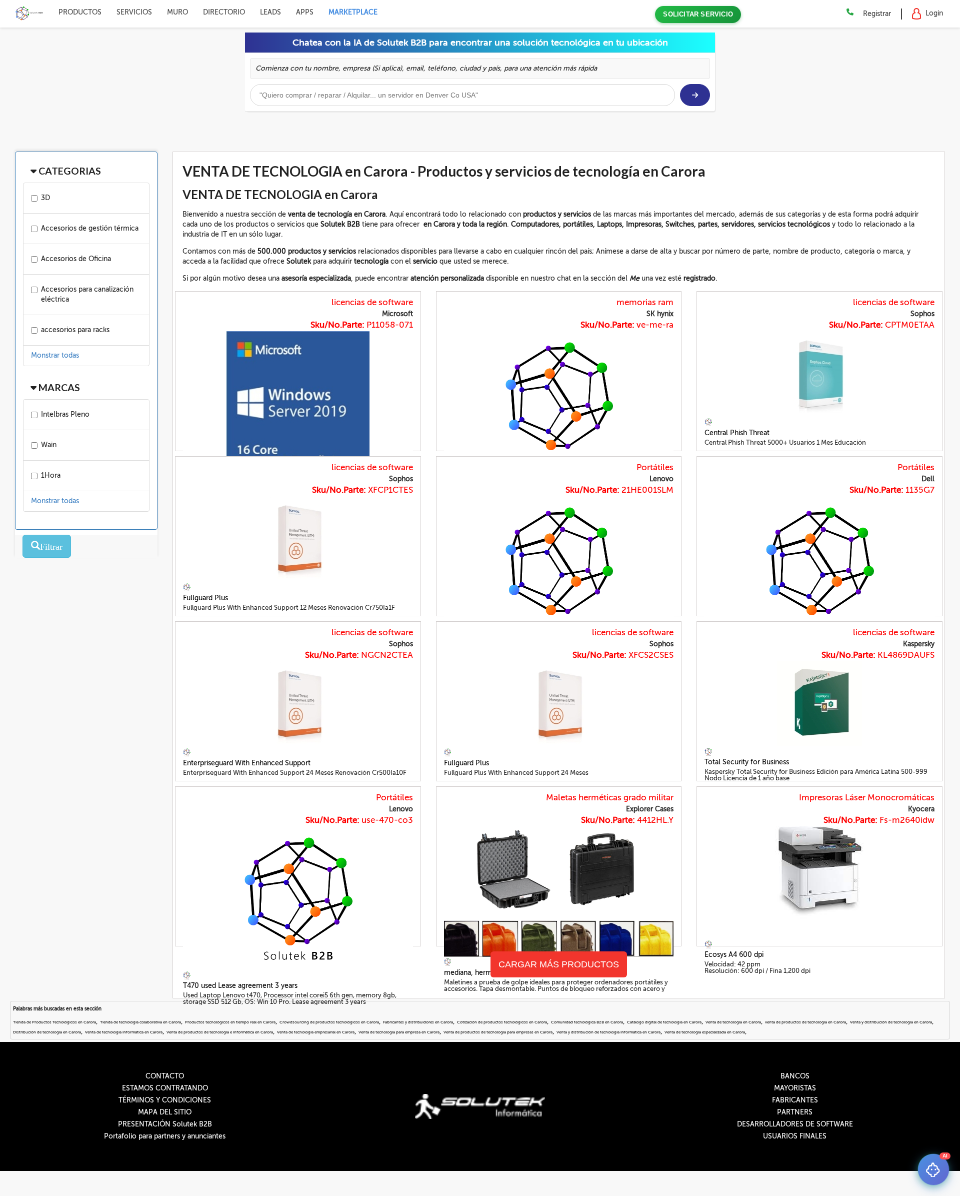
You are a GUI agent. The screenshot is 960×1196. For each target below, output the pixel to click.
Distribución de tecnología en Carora (47, 1032)
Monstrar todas (55, 355)
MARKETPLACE (353, 12)
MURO (177, 12)
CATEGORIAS (68, 171)
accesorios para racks (75, 330)
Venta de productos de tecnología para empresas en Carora (498, 1032)
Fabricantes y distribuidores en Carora (418, 1022)
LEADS (270, 12)
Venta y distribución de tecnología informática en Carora (608, 1032)
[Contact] (850, 12)
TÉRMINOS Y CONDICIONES (164, 1100)
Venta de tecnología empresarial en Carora (315, 1032)
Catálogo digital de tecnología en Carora (664, 1022)
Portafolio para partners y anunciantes (165, 1136)
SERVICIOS (134, 12)
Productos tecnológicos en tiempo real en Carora (230, 1022)
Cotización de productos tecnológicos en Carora (502, 1022)
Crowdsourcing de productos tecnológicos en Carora (329, 1022)
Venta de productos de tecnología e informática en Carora (219, 1032)
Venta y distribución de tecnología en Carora (891, 1022)
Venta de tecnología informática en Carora (123, 1032)
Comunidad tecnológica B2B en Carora (587, 1022)
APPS (305, 12)
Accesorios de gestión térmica (89, 228)
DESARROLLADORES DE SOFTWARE (795, 1124)
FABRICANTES (795, 1100)
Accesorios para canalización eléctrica (87, 294)
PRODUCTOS (80, 12)
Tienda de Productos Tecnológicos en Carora (54, 1022)
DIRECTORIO (224, 12)
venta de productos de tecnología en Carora (805, 1022)
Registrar (877, 14)
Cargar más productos (558, 964)
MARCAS (58, 387)
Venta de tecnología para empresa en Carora (399, 1032)
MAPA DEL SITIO (165, 1112)
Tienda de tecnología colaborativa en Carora (140, 1022)
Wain (48, 445)
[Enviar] (695, 95)
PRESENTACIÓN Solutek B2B (165, 1124)
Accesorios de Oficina (76, 259)
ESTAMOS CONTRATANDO (165, 1088)
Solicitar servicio (698, 14)
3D (45, 198)
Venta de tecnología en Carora (733, 1022)
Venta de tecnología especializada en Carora (704, 1032)
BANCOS (795, 1076)
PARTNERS (794, 1112)
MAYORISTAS (795, 1088)
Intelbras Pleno (65, 414)
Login (934, 13)
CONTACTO (165, 1076)
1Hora (50, 475)
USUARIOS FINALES (794, 1136)
